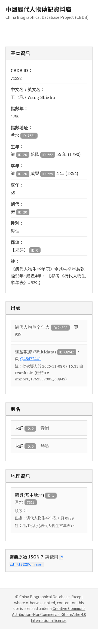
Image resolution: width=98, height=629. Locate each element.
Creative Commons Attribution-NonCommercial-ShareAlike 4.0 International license (49, 614)
